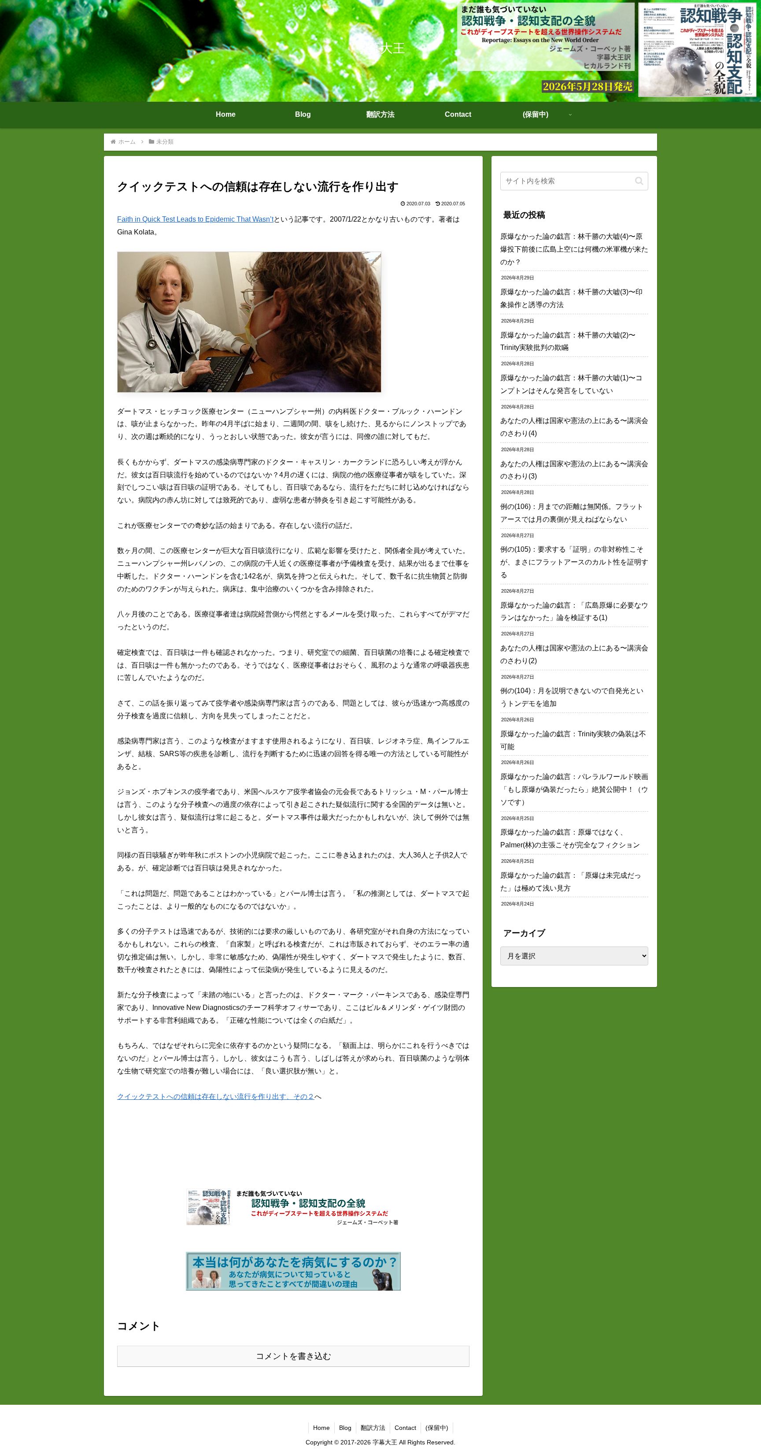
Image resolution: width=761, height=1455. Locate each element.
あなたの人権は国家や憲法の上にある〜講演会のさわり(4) (574, 427)
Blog (345, 1427)
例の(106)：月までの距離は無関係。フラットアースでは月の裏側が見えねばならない (571, 513)
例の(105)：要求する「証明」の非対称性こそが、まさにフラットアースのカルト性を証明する (574, 562)
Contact (405, 1427)
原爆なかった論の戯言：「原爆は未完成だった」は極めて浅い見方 (570, 882)
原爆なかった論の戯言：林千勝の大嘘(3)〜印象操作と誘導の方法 (571, 298)
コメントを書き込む (293, 1356)
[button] (639, 181)
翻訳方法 (373, 1427)
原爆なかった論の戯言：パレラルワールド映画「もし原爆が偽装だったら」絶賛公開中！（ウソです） (574, 789)
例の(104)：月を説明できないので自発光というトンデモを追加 (571, 697)
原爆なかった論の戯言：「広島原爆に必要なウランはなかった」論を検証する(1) (574, 611)
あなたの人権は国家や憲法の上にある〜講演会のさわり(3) (574, 470)
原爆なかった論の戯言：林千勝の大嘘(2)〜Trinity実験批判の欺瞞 (567, 341)
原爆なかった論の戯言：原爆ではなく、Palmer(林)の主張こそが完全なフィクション (570, 838)
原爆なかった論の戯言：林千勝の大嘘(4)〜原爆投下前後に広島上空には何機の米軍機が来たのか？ (574, 249)
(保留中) (436, 1427)
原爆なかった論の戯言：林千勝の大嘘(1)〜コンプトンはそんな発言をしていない (571, 384)
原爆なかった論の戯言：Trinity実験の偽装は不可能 (573, 740)
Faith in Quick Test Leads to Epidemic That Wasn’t (195, 219)
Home (321, 1427)
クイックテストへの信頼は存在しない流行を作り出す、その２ (215, 1096)
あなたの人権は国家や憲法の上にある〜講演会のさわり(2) (574, 654)
